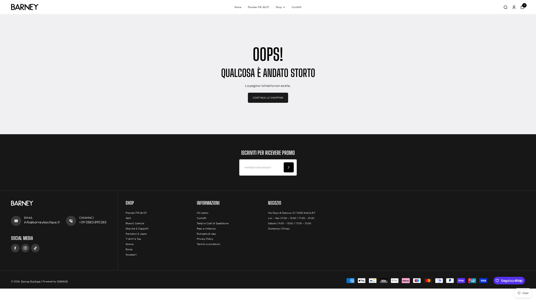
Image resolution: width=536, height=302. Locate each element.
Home (237, 7)
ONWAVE (62, 281)
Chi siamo (202, 212)
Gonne (129, 244)
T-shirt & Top (133, 238)
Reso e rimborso (206, 228)
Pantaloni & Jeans (136, 233)
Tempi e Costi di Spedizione (212, 223)
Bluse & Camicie (135, 223)
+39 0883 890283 (93, 222)
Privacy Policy (205, 238)
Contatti (297, 7)
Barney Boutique (31, 281)
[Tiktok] (35, 248)
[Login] (514, 7)
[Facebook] (15, 248)
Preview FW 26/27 (258, 7)
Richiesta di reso (206, 233)
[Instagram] (25, 248)
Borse (129, 249)
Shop (279, 7)
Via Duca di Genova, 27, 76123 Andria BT (292, 212)
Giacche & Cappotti (137, 228)
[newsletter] (289, 167)
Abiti (128, 218)
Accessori (131, 254)
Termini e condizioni (208, 244)
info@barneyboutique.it (42, 222)
